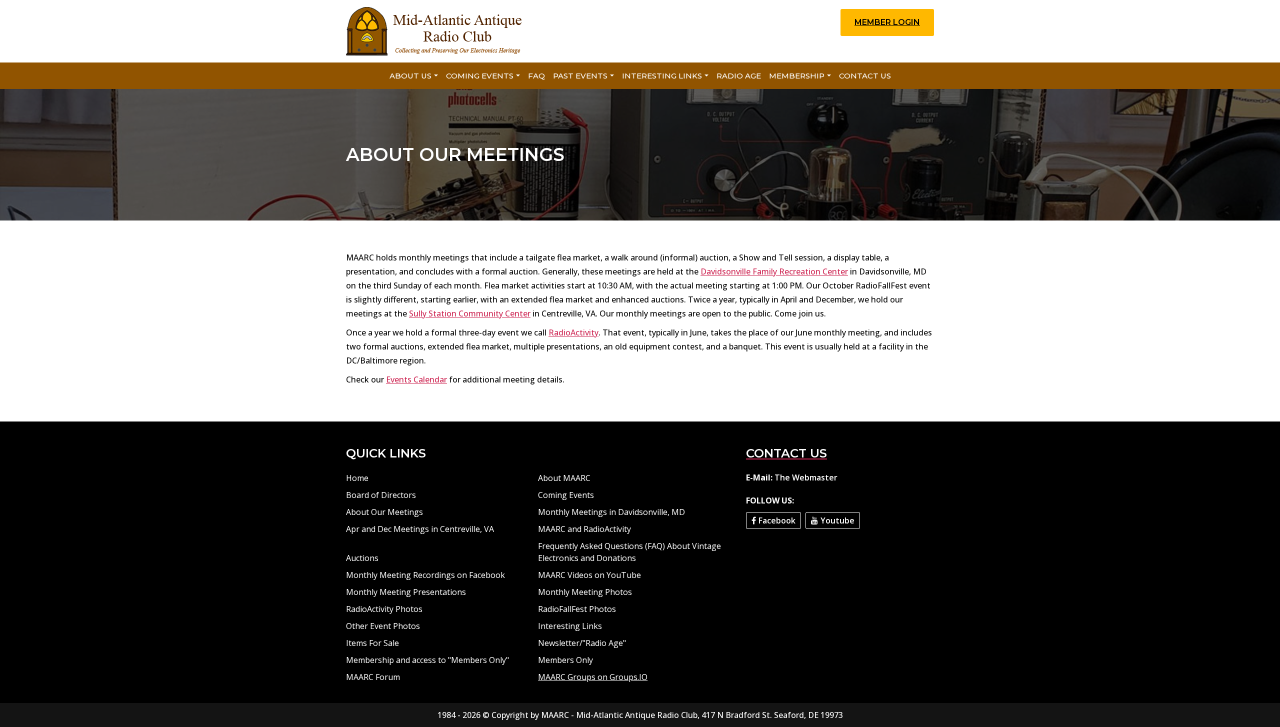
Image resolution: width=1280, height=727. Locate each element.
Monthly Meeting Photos (585, 592)
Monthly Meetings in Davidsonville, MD (611, 512)
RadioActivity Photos (384, 609)
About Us (411, 75)
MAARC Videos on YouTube (589, 575)
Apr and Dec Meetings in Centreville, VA (420, 529)
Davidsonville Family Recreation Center (774, 271)
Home (357, 478)
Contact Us (865, 75)
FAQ (536, 75)
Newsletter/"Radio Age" (582, 643)
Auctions (362, 558)
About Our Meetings (384, 512)
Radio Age (738, 75)
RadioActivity (573, 332)
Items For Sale (372, 643)
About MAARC (564, 478)
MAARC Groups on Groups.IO (593, 677)
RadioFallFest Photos (577, 609)
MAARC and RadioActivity (584, 529)
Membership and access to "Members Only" (427, 660)
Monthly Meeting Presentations (406, 592)
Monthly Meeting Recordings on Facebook (425, 575)
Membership (796, 75)
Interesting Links (662, 75)
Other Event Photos (383, 626)
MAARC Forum (373, 677)
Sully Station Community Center (469, 313)
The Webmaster (806, 477)
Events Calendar (416, 379)
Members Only (565, 660)
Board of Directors (381, 495)
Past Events (580, 75)
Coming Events (480, 75)
